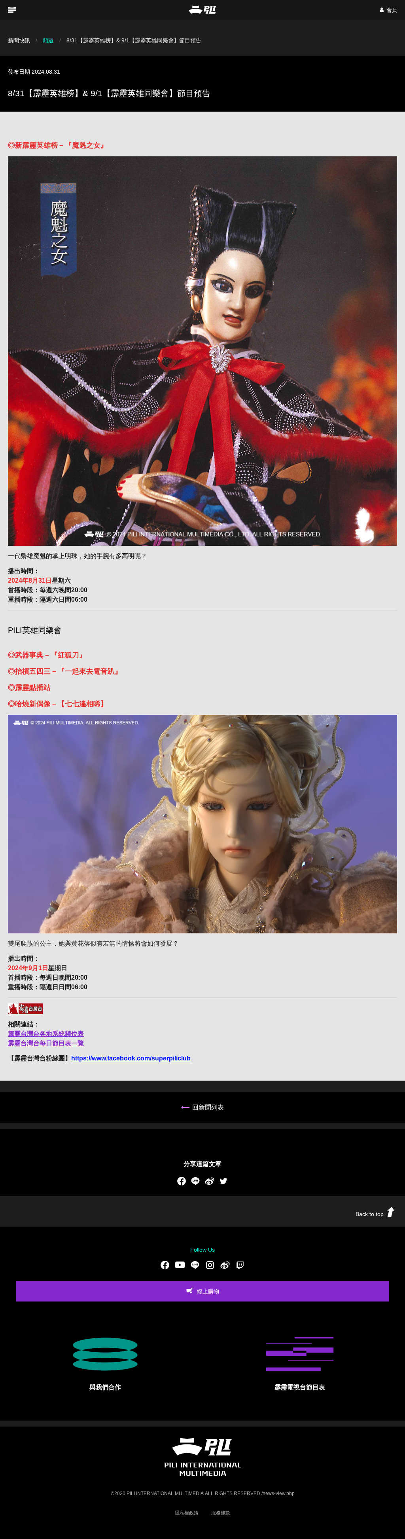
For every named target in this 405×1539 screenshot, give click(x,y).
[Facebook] (181, 1181)
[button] (388, 10)
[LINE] (195, 1181)
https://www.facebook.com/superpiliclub (131, 1058)
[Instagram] (210, 1265)
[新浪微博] (209, 1181)
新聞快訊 (19, 40)
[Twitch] (240, 1265)
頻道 (48, 40)
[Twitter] (223, 1181)
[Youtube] (180, 1265)
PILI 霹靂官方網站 (202, 10)
